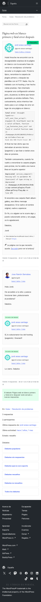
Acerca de (6, 506)
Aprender (6, 526)
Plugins (24, 514)
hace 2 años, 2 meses (23, 52)
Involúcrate (26, 526)
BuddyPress (8, 557)
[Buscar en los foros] (26, 24)
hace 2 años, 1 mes (18, 281)
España (11, 567)
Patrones (25, 518)
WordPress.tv (9, 538)
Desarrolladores (8, 534)
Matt (5, 549)
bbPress (7, 553)
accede (15, 248)
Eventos (25, 530)
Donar (25, 534)
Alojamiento (7, 514)
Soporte (5, 530)
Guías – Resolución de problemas (22, 17)
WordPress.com (10, 545)
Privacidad (6, 518)
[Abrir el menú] (37, 3)
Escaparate (26, 506)
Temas (24, 510)
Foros (4, 10)
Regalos (26, 538)
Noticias (5, 510)
